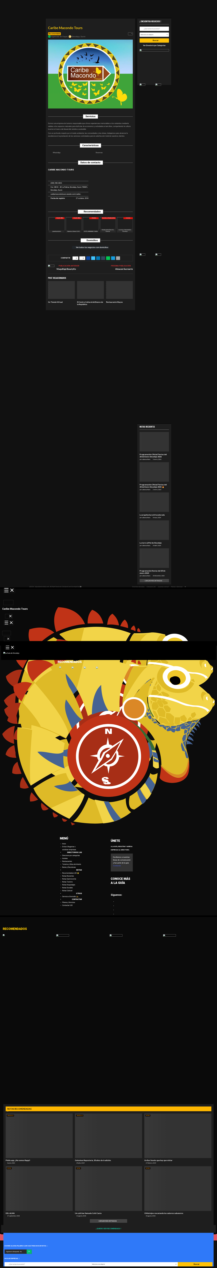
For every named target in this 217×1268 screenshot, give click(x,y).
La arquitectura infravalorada (152, 515)
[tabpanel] (90, 74)
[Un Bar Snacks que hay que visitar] (177, 1135)
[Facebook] (52, 178)
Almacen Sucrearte (124, 269)
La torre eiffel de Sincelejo (151, 543)
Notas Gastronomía (69, 879)
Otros (79, 893)
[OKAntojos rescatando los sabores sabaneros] (177, 1188)
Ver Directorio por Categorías (154, 45)
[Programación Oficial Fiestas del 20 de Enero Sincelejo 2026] (154, 441)
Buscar (155, 40)
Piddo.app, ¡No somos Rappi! (18, 1160)
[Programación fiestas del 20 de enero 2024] (154, 558)
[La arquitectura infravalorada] (154, 502)
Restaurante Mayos (114, 302)
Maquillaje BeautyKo (66, 269)
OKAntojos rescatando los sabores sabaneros (163, 1213)
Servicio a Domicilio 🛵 (70, 896)
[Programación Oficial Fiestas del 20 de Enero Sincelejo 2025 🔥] (154, 472)
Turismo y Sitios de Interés (71, 864)
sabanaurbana (146, 459)
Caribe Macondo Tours (61, 169)
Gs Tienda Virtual (55, 302)
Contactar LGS (151, 587)
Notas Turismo (67, 882)
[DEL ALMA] (39, 1188)
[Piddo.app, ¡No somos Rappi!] (39, 1135)
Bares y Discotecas (69, 867)
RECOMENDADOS (15, 929)
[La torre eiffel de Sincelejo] (154, 530)
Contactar (77, 899)
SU (80, 586)
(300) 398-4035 (56, 183)
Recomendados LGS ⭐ (70, 873)
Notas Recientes (68, 876)
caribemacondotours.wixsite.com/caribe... (66, 194)
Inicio (64, 844)
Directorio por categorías (71, 855)
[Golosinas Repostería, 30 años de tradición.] (108, 1135)
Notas (79, 870)
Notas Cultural (67, 891)
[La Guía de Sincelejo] (11, 653)
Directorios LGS (74, 852)
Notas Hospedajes (68, 885)
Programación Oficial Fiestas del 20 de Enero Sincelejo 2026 (153, 455)
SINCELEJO (10, 1115)
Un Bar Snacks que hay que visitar (158, 1160)
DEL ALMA (10, 1213)
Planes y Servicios (177, 587)
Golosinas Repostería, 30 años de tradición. (93, 1160)
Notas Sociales (67, 888)
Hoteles (65, 858)
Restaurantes (67, 861)
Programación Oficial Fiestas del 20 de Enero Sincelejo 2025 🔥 (153, 485)
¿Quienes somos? (163, 587)
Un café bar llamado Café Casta (88, 1213)
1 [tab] (90, 110)
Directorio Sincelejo (138, 587)
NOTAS (148, 1115)
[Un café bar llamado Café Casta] (108, 1188)
